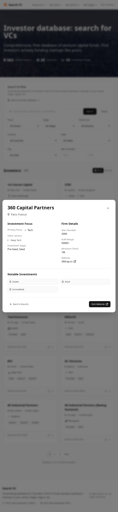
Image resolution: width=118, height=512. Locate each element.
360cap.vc (67, 261)
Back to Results (21, 304)
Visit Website (98, 304)
